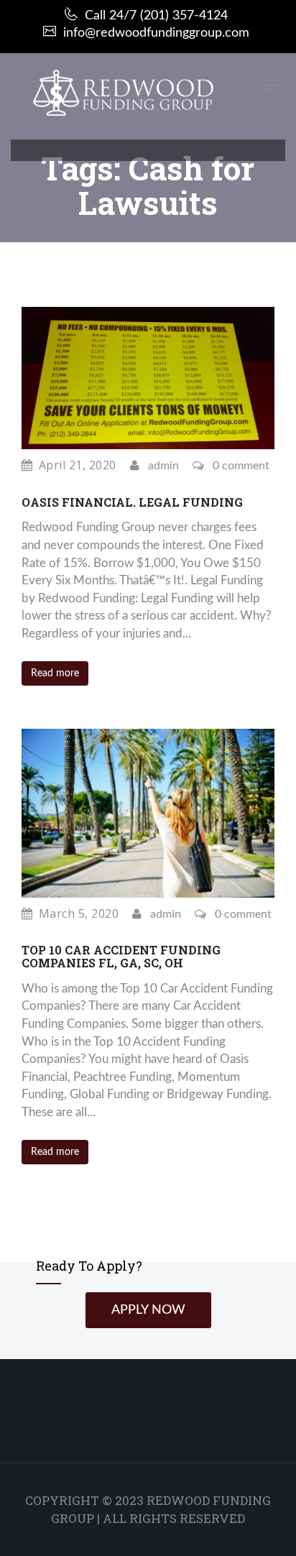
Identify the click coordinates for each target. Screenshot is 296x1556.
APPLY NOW (148, 1310)
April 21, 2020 (77, 465)
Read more (55, 673)
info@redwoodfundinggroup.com (156, 33)
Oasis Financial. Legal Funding (132, 502)
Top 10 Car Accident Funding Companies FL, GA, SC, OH (121, 956)
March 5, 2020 (79, 913)
